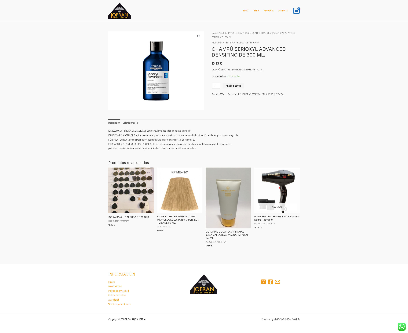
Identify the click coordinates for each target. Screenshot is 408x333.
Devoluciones (115, 286)
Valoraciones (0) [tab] (130, 122)
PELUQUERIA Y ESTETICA (230, 33)
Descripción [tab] (114, 122)
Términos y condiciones (119, 304)
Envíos (111, 281)
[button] (199, 36)
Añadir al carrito (233, 85)
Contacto (283, 10)
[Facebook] (270, 281)
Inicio (245, 10)
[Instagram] (263, 281)
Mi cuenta (268, 10)
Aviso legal (113, 299)
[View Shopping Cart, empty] (296, 11)
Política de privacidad (118, 290)
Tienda (256, 10)
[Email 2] (277, 281)
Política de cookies (117, 295)
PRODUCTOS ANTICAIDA (254, 33)
